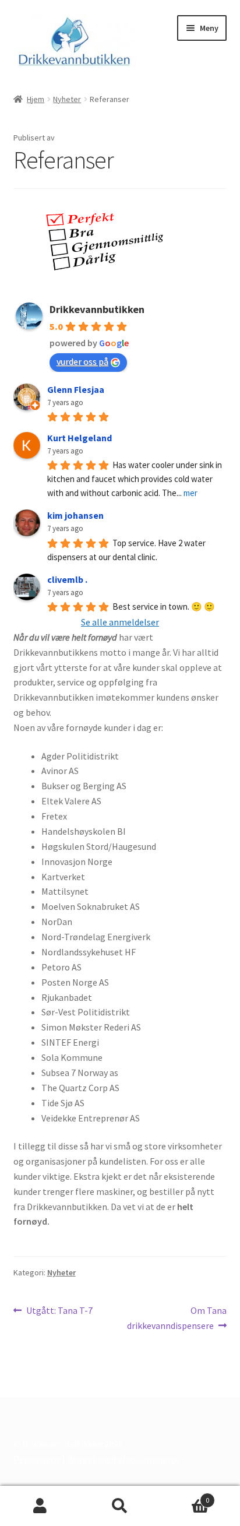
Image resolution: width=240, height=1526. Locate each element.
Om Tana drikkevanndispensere (177, 1317)
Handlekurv (185, 1496)
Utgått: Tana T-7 (59, 1311)
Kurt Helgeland (79, 438)
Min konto (40, 1506)
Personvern (36, 1459)
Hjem (35, 99)
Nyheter (67, 99)
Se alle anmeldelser (120, 622)
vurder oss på (82, 361)
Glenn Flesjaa (75, 389)
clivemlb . (67, 579)
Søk (120, 1506)
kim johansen (75, 515)
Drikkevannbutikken (97, 309)
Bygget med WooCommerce (123, 1459)
